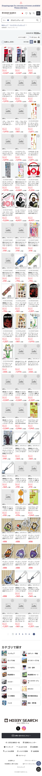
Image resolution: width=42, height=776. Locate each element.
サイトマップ (21, 767)
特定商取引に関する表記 (11, 764)
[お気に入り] (26, 13)
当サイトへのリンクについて (31, 764)
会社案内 (10, 760)
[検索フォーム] (34, 13)
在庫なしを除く (9, 42)
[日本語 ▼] (22, 13)
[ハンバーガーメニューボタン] (38, 13)
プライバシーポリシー (31, 760)
